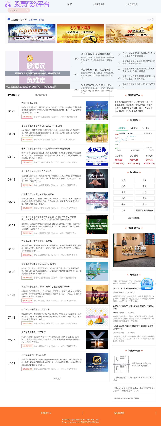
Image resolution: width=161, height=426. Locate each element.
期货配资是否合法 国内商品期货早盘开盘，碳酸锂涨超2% (139, 62)
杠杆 (123, 186)
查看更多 (57, 378)
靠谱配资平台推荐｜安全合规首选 (37, 240)
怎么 (123, 198)
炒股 (144, 192)
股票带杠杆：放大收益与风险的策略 (99, 69)
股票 (144, 180)
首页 (70, 4)
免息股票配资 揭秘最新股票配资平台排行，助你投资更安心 (110, 54)
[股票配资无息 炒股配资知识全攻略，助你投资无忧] (37, 73)
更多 (149, 20)
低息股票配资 (131, 4)
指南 (123, 204)
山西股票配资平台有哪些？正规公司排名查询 (42, 125)
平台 (144, 198)
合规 (123, 192)
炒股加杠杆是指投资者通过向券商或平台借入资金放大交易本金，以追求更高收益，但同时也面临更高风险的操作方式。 (49, 218)
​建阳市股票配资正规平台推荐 (126, 398)
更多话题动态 (134, 217)
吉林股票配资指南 (30, 102)
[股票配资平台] (27, 4)
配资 (123, 180)
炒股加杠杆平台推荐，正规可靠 (36, 309)
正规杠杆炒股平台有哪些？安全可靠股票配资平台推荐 (46, 286)
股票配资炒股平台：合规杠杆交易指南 (39, 263)
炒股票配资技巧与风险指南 (34, 355)
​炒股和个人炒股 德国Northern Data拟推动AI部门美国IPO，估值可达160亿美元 (134, 389)
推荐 (144, 204)
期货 (144, 186)
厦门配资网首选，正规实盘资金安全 (38, 171)
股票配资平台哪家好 (144, 210)
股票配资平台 (99, 4)
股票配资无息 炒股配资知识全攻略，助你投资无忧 (31, 86)
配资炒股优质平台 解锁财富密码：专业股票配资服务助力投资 (139, 77)
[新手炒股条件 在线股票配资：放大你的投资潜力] (121, 364)
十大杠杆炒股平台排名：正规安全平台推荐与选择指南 (46, 148)
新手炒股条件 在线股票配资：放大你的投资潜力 (142, 364)
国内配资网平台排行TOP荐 (34, 332)
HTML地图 (95, 419)
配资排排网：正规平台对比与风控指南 (139, 85)
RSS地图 (86, 419)
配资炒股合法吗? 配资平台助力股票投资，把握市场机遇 (109, 84)
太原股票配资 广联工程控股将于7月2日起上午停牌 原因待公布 (139, 54)
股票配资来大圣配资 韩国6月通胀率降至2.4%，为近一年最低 (138, 69)
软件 (123, 210)
